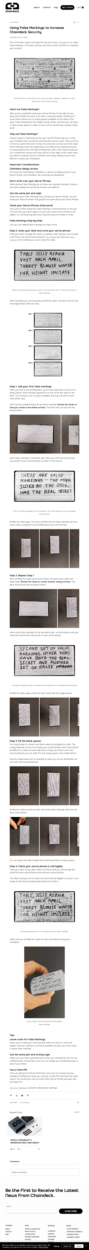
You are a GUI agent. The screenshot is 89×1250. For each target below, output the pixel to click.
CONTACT (8, 1231)
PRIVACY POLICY (30, 1231)
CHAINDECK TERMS (73, 1237)
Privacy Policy (43, 1247)
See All (76, 1112)
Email (9, 1206)
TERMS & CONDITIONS (32, 1229)
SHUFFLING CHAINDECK (74, 1231)
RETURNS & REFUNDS (32, 1237)
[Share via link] (28, 1095)
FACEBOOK (51, 1231)
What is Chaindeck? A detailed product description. (25, 1141)
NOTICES (28, 1239)
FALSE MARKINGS (72, 1229)
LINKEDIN (51, 1234)
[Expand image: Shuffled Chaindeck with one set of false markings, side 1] (24, 548)
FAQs (7, 1234)
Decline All (67, 1246)
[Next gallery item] (76, 434)
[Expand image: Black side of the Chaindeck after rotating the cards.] (35, 434)
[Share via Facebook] (11, 1095)
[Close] (86, 1246)
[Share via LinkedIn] (22, 1095)
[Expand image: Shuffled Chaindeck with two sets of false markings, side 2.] (54, 717)
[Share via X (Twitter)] (16, 1095)
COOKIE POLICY (30, 1234)
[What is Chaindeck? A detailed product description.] (25, 1126)
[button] (80, 7)
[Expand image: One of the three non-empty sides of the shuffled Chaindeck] (74, 434)
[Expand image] (24, 785)
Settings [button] (57, 1246)
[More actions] (77, 22)
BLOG (69, 1226)
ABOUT (7, 1229)
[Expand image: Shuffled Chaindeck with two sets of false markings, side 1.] (24, 717)
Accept (78, 1246)
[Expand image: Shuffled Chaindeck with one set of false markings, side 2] (54, 548)
